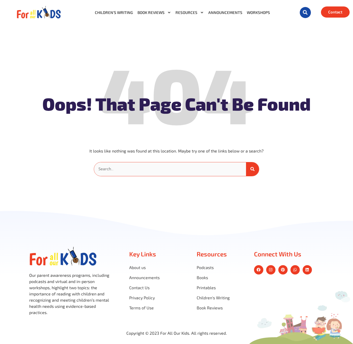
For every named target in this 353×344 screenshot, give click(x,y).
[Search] (252, 169)
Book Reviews (151, 12)
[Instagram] (270, 269)
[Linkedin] (307, 269)
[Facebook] (258, 269)
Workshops (258, 12)
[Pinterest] (283, 269)
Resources (186, 12)
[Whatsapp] (295, 269)
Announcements (225, 12)
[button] (305, 12)
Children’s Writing (114, 12)
